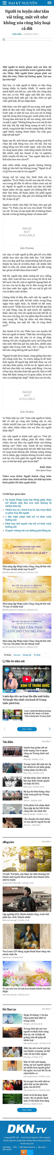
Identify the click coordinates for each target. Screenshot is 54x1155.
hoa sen (17, 655)
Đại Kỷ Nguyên (9, 1140)
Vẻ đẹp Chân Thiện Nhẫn (12, 883)
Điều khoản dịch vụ (27, 1147)
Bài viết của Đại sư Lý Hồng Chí (14, 572)
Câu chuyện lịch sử (30, 1076)
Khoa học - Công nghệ (32, 825)
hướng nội (27, 655)
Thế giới (26, 1024)
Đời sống (27, 1057)
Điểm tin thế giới (29, 814)
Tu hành (37, 655)
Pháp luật (27, 759)
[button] (49, 729)
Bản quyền (7, 1149)
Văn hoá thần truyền (31, 1043)
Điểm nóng (27, 773)
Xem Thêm (27, 729)
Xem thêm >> (46, 741)
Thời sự (26, 800)
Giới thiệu (7, 1147)
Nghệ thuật (6, 957)
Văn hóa (27, 1104)
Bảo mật (41, 1147)
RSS (15, 1147)
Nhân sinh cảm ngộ (10, 920)
